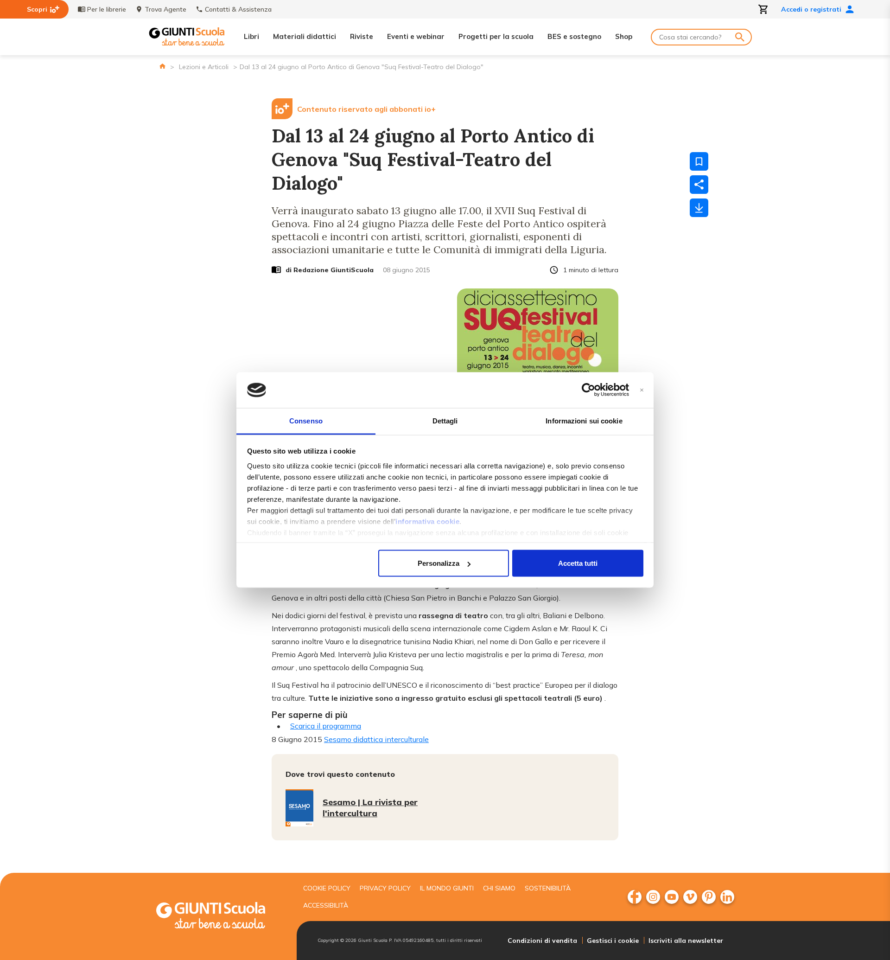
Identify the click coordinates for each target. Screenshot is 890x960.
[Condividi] (699, 184)
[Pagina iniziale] (162, 66)
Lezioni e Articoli (204, 67)
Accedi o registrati (811, 9)
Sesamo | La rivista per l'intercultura (370, 808)
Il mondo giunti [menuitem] (447, 888)
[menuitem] (635, 897)
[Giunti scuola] (220, 916)
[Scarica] (699, 207)
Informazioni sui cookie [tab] (584, 420)
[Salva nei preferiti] (699, 161)
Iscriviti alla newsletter (685, 940)
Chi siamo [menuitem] (499, 888)
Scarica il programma (325, 725)
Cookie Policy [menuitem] (326, 888)
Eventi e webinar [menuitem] (416, 36)
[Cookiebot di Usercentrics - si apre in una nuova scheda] (588, 390)
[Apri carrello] (763, 9)
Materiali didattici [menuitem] (304, 36)
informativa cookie (427, 521)
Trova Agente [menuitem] (165, 9)
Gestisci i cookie (613, 940)
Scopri (37, 9)
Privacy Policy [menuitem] (385, 888)
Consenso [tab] (306, 420)
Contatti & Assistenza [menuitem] (238, 9)
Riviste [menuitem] (361, 36)
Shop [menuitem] (623, 36)
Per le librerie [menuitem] (106, 9)
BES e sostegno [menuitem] (574, 36)
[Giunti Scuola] (186, 36)
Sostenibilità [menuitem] (548, 888)
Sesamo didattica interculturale (376, 739)
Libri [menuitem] (251, 36)
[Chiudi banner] (641, 390)
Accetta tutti (578, 563)
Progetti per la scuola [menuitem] (496, 36)
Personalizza (438, 563)
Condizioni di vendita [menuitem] (542, 940)
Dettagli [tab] (445, 420)
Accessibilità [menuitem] (325, 905)
